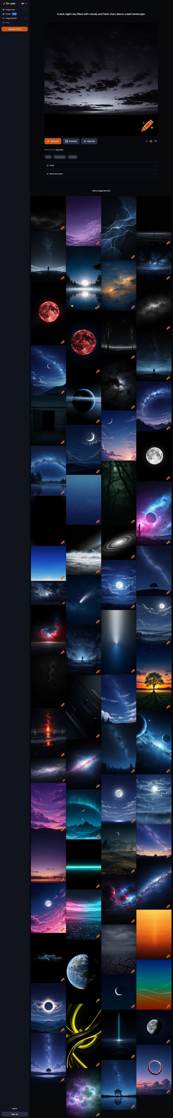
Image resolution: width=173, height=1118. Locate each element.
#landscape (60, 157)
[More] (146, 141)
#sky (48, 157)
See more (59, 150)
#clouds (72, 157)
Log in (14, 1108)
